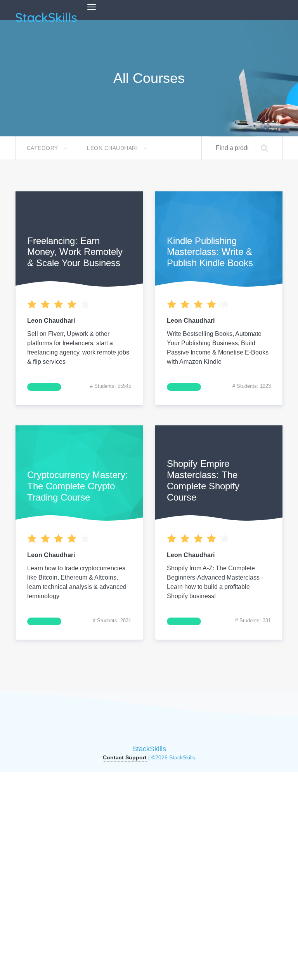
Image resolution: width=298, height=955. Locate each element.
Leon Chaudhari (113, 148)
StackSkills (149, 749)
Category (43, 148)
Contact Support (125, 757)
